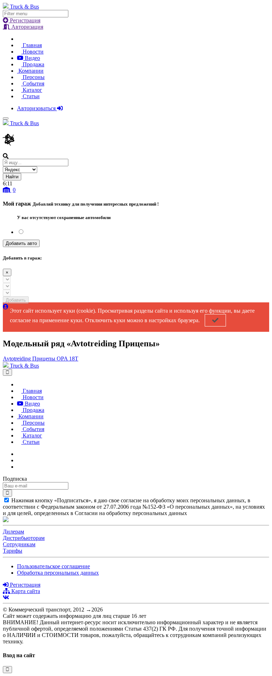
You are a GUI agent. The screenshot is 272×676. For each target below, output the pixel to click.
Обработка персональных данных (58, 573)
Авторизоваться (37, 108)
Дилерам (13, 532)
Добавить (16, 300)
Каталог (31, 90)
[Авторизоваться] (5, 307)
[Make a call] (19, 467)
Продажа (32, 64)
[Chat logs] (19, 454)
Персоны (33, 77)
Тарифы (12, 551)
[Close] (7, 372)
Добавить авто (21, 243)
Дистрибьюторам (24, 538)
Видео (31, 58)
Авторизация (26, 27)
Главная (31, 45)
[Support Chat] (19, 460)
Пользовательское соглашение (53, 566)
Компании (30, 71)
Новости (32, 52)
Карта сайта (25, 591)
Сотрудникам (19, 544)
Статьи (30, 96)
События (32, 83)
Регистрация (24, 20)
